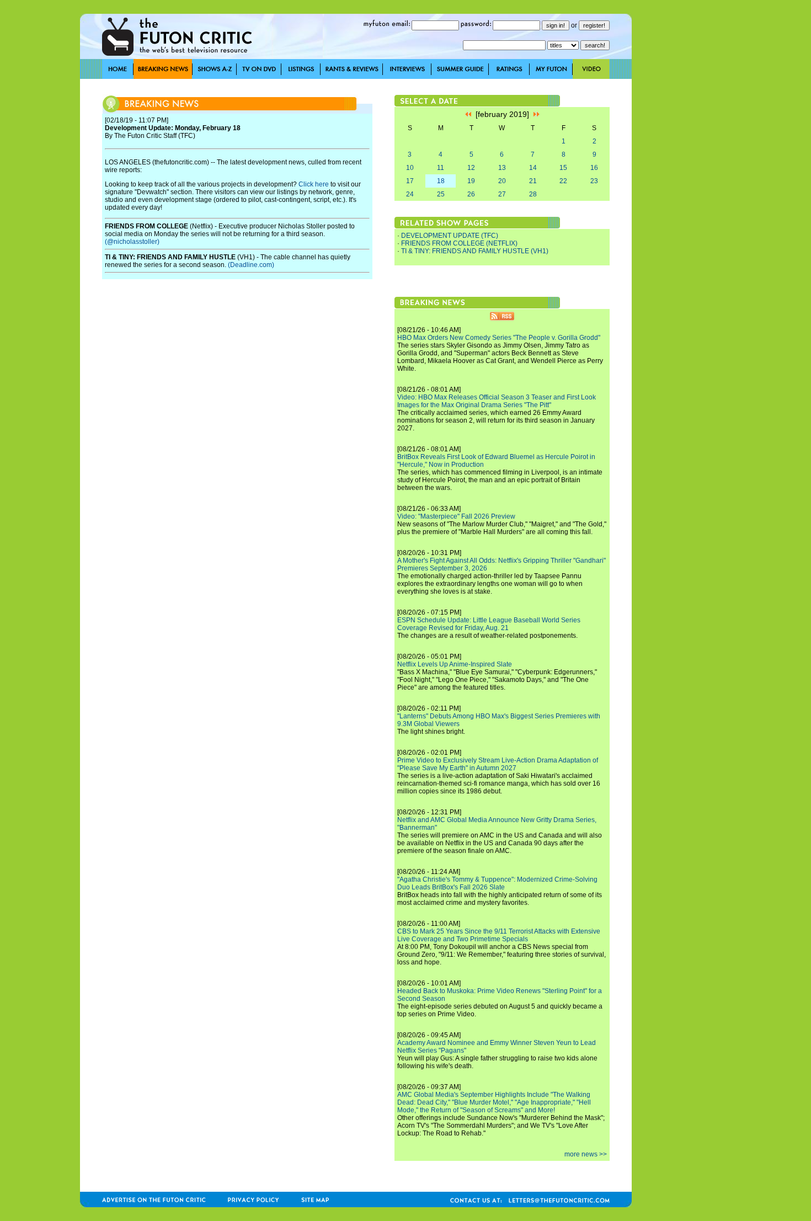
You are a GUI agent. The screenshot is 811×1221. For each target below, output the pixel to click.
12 (471, 168)
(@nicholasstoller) (132, 242)
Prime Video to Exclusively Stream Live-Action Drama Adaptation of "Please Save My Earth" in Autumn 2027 (497, 764)
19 (471, 181)
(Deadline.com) (251, 265)
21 (533, 181)
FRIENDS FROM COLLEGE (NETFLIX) (459, 243)
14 (533, 168)
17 (410, 181)
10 (410, 168)
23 (594, 181)
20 (502, 181)
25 (441, 194)
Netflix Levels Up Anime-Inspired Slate (454, 664)
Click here (313, 184)
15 (563, 168)
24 (410, 194)
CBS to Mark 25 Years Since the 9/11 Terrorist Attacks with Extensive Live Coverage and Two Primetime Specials (498, 935)
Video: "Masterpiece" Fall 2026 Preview (456, 516)
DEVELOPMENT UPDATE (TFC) (449, 235)
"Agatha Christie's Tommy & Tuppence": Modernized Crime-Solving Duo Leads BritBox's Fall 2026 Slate (497, 883)
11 (440, 168)
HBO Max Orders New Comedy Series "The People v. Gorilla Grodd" (498, 338)
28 (533, 194)
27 (502, 194)
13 (502, 168)
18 (441, 181)
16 (594, 168)
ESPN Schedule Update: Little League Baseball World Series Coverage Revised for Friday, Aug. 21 (488, 624)
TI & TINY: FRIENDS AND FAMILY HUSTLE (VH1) (474, 251)
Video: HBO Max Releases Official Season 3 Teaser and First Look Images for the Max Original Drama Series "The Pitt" (496, 401)
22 (563, 181)
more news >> (585, 1154)
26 (471, 194)
